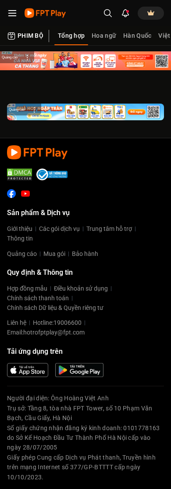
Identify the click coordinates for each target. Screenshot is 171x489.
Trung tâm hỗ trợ (109, 228)
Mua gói (54, 253)
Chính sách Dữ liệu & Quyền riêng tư (55, 307)
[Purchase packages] (151, 13)
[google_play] (79, 370)
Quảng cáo (22, 253)
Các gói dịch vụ (59, 228)
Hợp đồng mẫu (27, 288)
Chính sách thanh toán (38, 298)
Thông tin (20, 238)
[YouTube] (25, 193)
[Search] (108, 13)
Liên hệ (16, 322)
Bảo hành (85, 253)
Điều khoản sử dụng (81, 288)
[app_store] (27, 370)
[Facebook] (11, 193)
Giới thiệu (19, 228)
